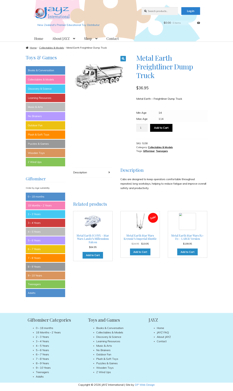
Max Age (142, 119)
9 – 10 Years (35, 275)
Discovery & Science (40, 88)
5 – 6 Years (34, 240)
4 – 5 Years (34, 231)
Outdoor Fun (35, 125)
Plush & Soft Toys (38, 134)
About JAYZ (61, 38)
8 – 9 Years (34, 266)
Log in (190, 11)
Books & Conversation (41, 70)
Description (80, 172)
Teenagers (162, 151)
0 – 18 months (36, 196)
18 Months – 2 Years (40, 205)
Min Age (141, 112)
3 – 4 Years (34, 222)
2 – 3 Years (34, 214)
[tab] (93, 173)
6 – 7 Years (34, 249)
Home (38, 38)
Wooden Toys (36, 153)
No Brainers (35, 116)
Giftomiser (149, 151)
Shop (88, 38)
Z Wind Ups (35, 162)
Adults (31, 293)
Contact (112, 38)
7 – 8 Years (34, 258)
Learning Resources (39, 98)
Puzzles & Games (38, 143)
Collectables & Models (51, 47)
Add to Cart (161, 127)
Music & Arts (35, 107)
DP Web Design (145, 384)
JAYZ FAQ (163, 332)
